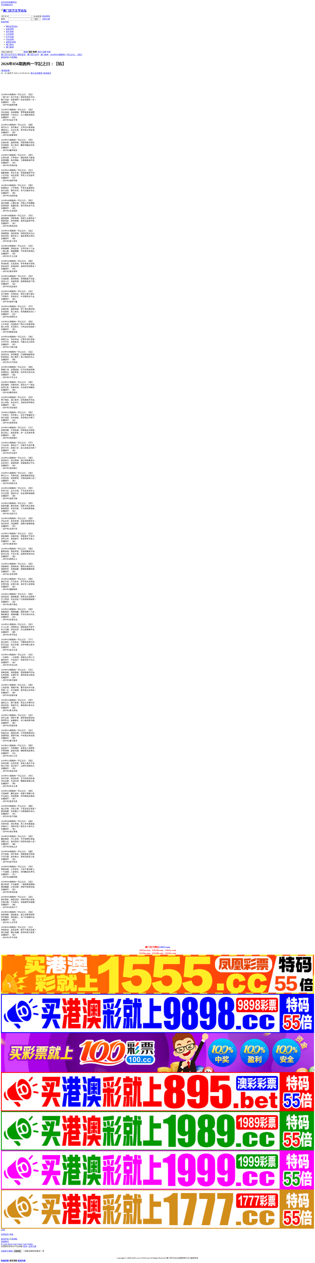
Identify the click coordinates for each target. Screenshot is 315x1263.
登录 (25, 1246)
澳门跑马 (10, 44)
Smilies (30, 1244)
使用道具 (5, 1234)
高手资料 (10, 32)
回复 (3, 1230)
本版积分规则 (7, 1251)
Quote (19, 1244)
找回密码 (46, 16)
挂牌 (44, 52)
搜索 (26, 52)
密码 (3, 19)
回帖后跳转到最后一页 (34, 1251)
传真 (49, 52)
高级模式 (5, 1241)
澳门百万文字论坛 (9, 55)
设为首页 (5, 2)
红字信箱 (10, 37)
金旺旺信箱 (11, 42)
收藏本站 (13, 2)
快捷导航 (5, 22)
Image (10, 1244)
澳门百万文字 (33, 55)
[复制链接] (5, 70)
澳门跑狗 (10, 47)
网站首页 (12, 26)
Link (15, 1244)
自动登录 (38, 16)
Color (5, 1244)
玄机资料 (10, 29)
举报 (11, 1234)
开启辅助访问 (7, 5)
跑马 (40, 52)
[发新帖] (13, 57)
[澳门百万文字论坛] (14, 10)
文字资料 (10, 34)
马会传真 (10, 39)
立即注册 (46, 19)
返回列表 (5, 57)
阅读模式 (47, 73)
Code (25, 1244)
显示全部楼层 (36, 73)
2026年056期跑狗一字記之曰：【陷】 (66, 55)
